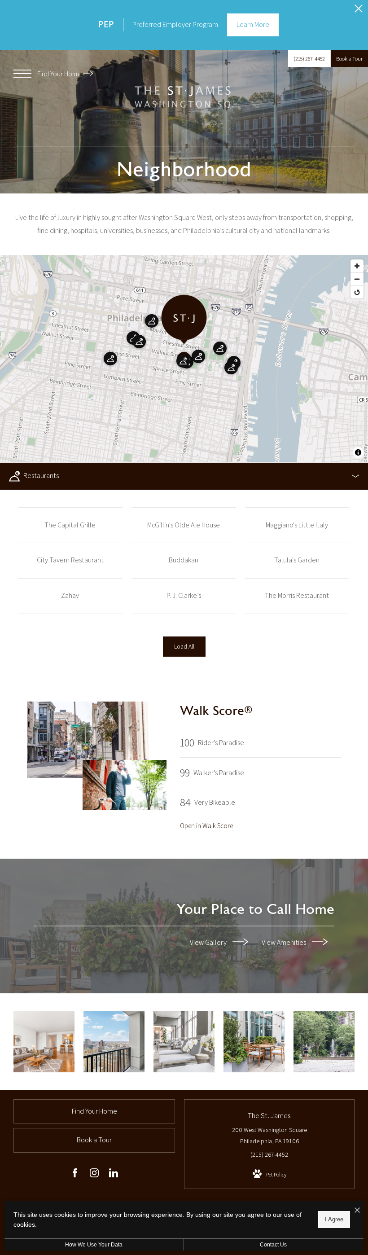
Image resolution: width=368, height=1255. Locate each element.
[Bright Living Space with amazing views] (114, 1041)
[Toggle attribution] (358, 452)
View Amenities (284, 942)
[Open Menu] (22, 74)
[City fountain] (324, 1041)
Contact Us (273, 1245)
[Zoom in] (357, 265)
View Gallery (209, 942)
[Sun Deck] (254, 1041)
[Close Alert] (358, 11)
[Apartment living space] (43, 1041)
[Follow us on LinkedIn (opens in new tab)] (113, 1174)
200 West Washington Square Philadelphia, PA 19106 (269, 1135)
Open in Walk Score (206, 825)
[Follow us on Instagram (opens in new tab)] (94, 1174)
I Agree (334, 1219)
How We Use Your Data (94, 1245)
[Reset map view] (357, 291)
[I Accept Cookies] (357, 1210)
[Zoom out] (357, 278)
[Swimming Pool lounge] (184, 1041)
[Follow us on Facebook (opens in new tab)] (74, 1174)
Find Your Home (59, 74)
